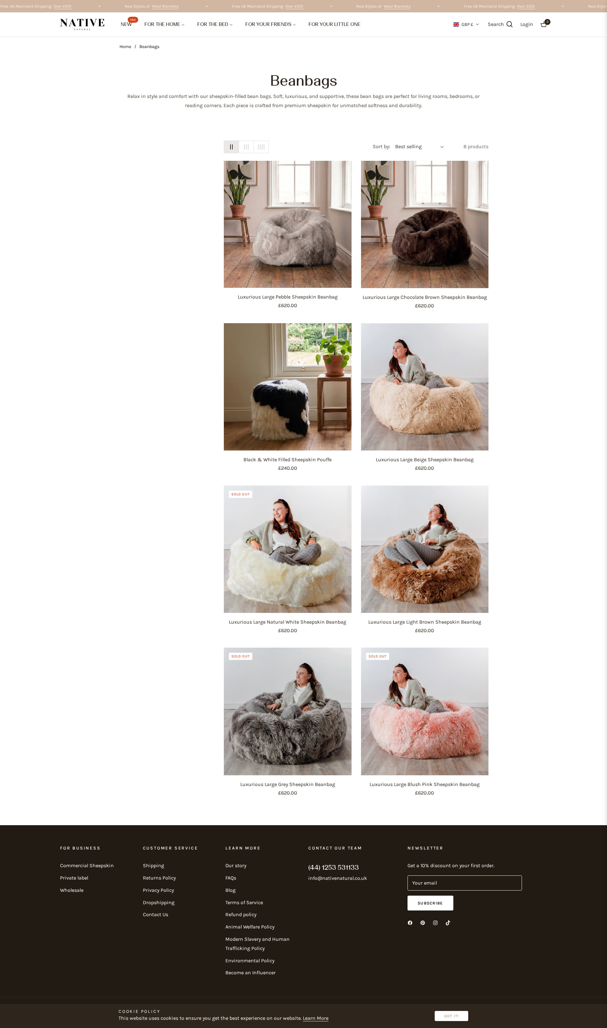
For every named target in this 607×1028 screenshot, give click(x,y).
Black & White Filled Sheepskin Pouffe (287, 460)
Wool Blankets (177, 6)
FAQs (230, 878)
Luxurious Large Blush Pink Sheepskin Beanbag (425, 784)
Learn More (315, 1018)
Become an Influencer (250, 973)
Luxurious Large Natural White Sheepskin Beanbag (287, 622)
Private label (74, 878)
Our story (235, 865)
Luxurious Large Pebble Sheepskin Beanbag (288, 297)
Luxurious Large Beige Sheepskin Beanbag (425, 460)
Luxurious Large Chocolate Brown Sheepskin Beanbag (425, 297)
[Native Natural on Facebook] (410, 922)
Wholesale (71, 890)
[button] (500, 24)
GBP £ (467, 24)
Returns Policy (159, 878)
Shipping (153, 865)
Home (125, 46)
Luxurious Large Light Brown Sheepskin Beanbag (424, 622)
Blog (230, 890)
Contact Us (155, 914)
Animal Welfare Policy (249, 927)
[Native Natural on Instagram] (435, 922)
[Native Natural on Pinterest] (422, 922)
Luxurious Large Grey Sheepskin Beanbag (287, 784)
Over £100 (74, 6)
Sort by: (381, 146)
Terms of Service (244, 902)
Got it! (451, 1016)
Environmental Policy (249, 961)
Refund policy (240, 914)
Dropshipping (159, 902)
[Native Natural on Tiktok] (448, 922)
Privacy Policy (158, 890)
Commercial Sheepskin (87, 865)
